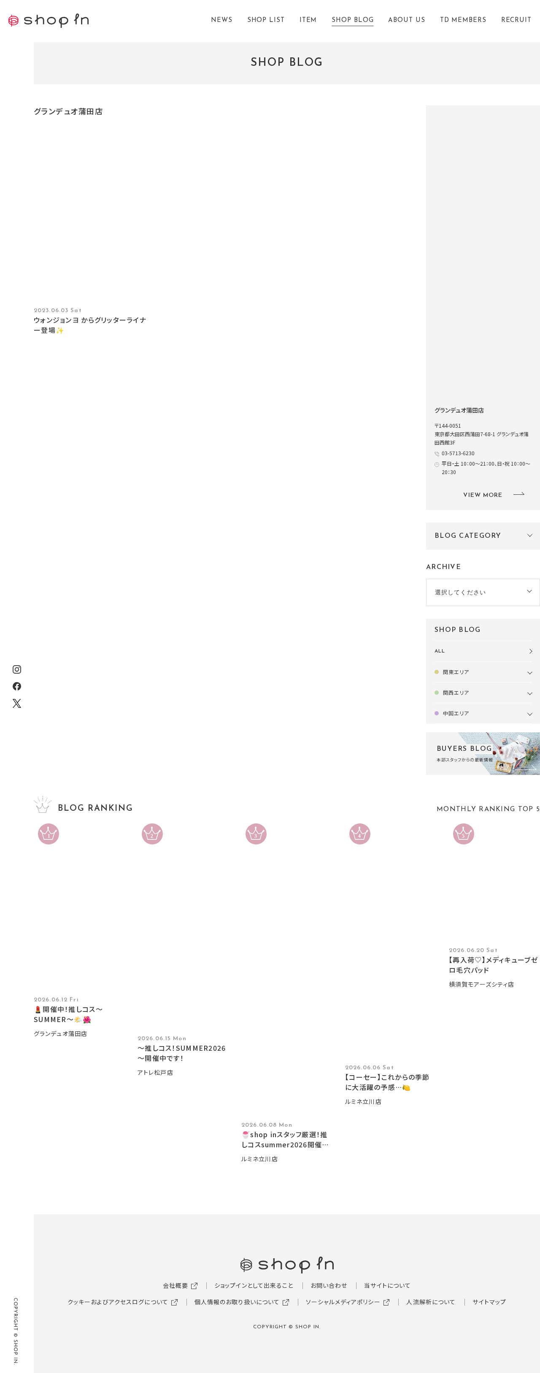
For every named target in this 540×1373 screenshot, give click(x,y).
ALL (440, 651)
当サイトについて (387, 1285)
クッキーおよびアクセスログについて (118, 1301)
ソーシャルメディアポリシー (343, 1301)
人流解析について (431, 1301)
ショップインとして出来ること (254, 1285)
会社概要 (175, 1285)
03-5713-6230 (458, 452)
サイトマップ (489, 1301)
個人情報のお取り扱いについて (237, 1301)
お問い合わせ (329, 1285)
